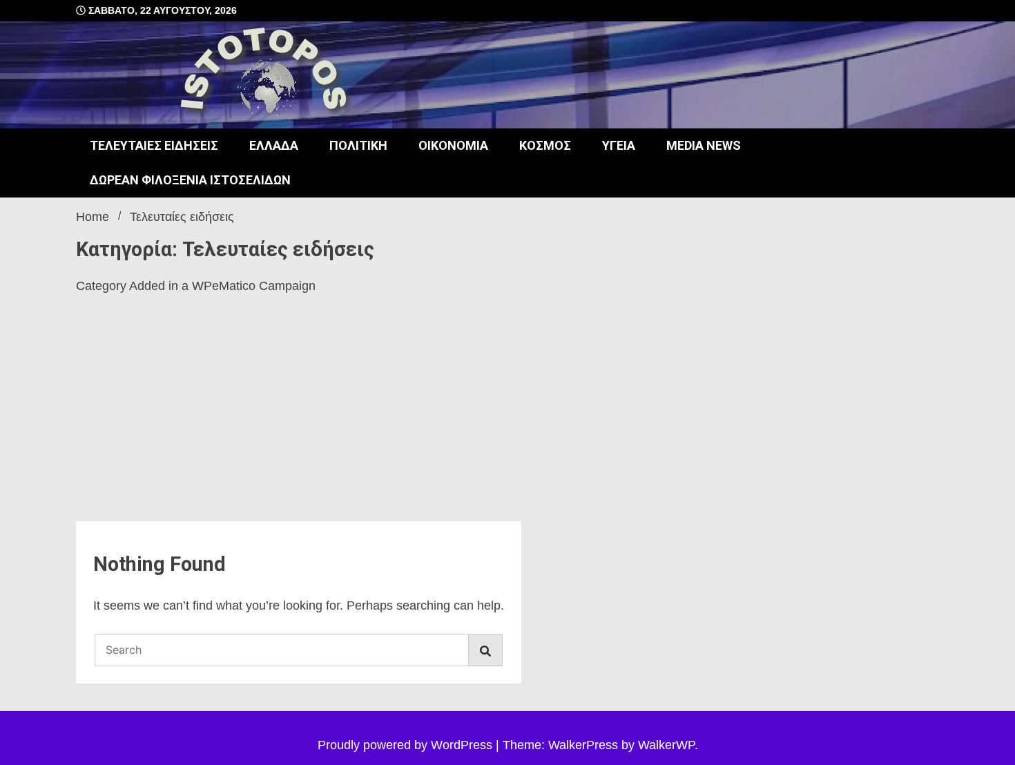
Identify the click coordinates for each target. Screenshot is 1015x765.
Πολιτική (358, 145)
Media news (703, 145)
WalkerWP (666, 745)
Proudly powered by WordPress (407, 745)
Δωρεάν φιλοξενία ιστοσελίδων (190, 180)
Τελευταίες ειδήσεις (154, 145)
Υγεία (618, 145)
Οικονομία (453, 145)
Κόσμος (545, 145)
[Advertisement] (298, 417)
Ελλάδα (273, 145)
